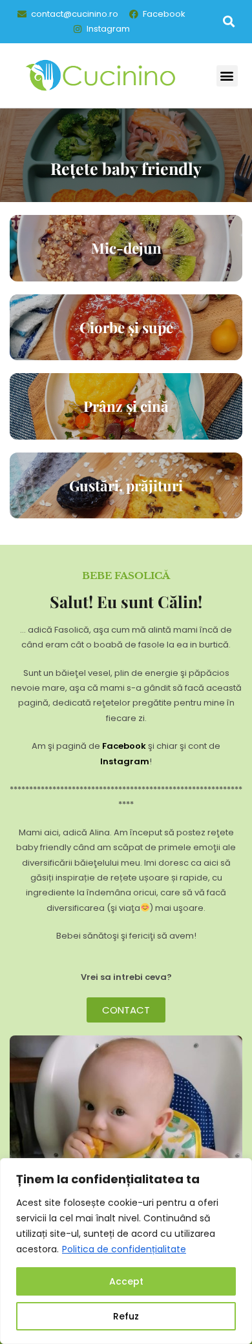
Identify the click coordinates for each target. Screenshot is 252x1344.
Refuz (126, 1316)
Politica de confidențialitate (124, 1249)
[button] (228, 21)
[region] (126, 1251)
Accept (126, 1281)
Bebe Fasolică (126, 575)
